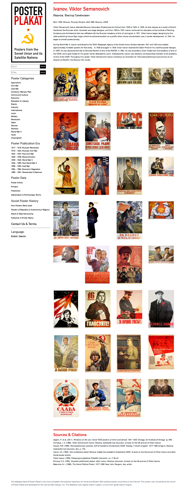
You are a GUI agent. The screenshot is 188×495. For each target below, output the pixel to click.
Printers (14, 186)
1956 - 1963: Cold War (20, 166)
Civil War (15, 85)
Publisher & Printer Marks (22, 218)
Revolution (15, 119)
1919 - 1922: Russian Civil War (24, 151)
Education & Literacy (20, 101)
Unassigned (16, 138)
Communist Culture (19, 95)
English (14, 236)
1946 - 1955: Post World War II (24, 163)
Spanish (22, 236)
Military (14, 116)
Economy (15, 98)
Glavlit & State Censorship (22, 214)
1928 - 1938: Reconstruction (23, 157)
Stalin (13, 122)
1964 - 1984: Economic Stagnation (25, 169)
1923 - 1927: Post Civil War (22, 154)
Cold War (15, 89)
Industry (14, 107)
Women (14, 125)
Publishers (15, 191)
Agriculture (16, 82)
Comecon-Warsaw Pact (21, 92)
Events (14, 104)
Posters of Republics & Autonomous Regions (30, 209)
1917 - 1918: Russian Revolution (25, 147)
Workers (14, 128)
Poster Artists (17, 182)
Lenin (13, 113)
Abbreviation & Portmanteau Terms (26, 195)
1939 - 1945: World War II (22, 160)
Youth (13, 135)
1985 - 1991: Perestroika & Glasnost (26, 172)
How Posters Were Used (21, 205)
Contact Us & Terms (24, 224)
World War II (16, 131)
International (16, 110)
